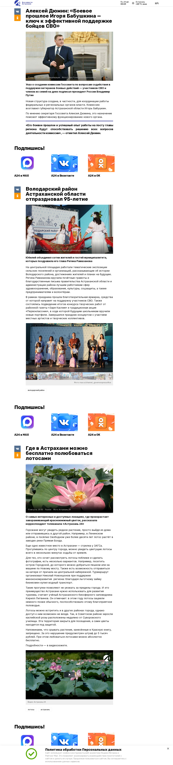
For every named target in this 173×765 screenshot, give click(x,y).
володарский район (36, 390)
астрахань (45, 710)
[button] (110, 347)
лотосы (31, 710)
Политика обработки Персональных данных (83, 750)
